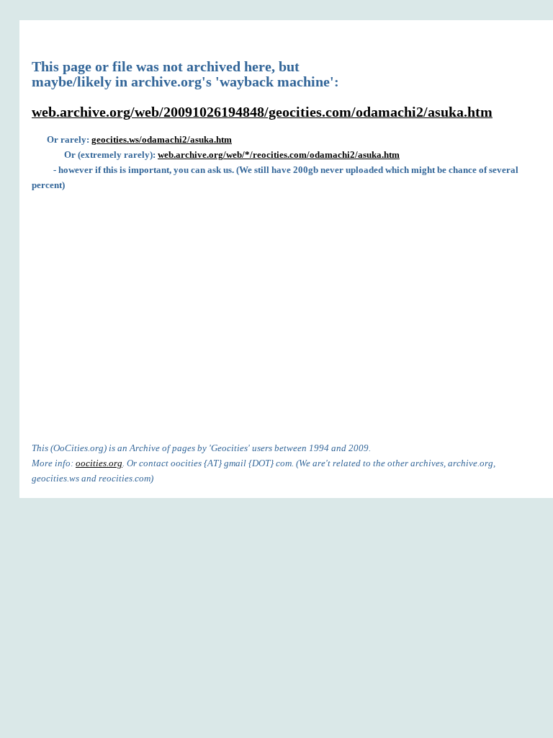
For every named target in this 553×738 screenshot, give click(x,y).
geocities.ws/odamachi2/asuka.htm (161, 139)
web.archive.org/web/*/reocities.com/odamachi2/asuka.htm (279, 154)
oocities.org (99, 463)
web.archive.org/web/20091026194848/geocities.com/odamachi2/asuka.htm (262, 112)
